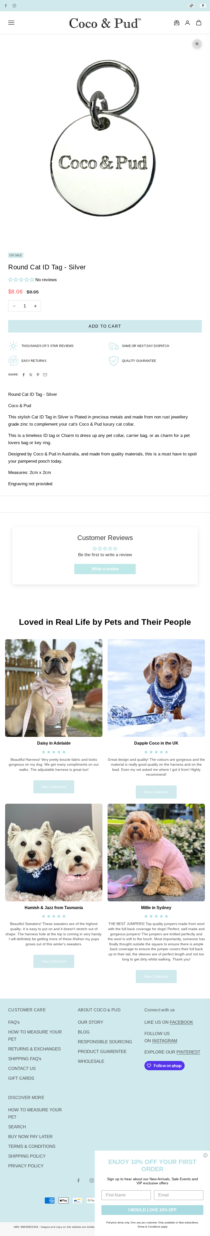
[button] (21, 279)
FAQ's (14, 1022)
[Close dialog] (205, 1155)
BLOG (84, 1032)
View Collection (53, 787)
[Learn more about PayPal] (203, 5)
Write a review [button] (105, 569)
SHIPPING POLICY (27, 1156)
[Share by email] (45, 375)
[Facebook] (6, 6)
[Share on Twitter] (31, 375)
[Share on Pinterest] (38, 375)
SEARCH (17, 1126)
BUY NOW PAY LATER (30, 1136)
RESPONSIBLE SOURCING (105, 1041)
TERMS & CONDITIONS (31, 1146)
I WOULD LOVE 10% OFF (152, 1210)
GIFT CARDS (21, 1078)
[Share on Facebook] (24, 375)
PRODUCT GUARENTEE (102, 1051)
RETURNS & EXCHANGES (34, 1049)
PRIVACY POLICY (26, 1166)
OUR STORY (90, 1022)
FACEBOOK (181, 1022)
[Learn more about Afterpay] (191, 5)
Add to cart (105, 326)
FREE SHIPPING (83, 5)
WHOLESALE (91, 1061)
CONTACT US (22, 1068)
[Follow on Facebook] (78, 1180)
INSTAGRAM (164, 1040)
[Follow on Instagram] (91, 1180)
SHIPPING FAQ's (24, 1058)
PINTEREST (188, 1052)
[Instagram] (14, 6)
